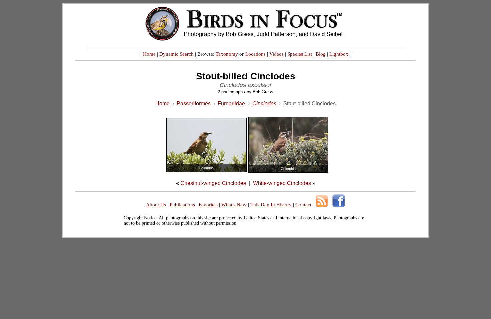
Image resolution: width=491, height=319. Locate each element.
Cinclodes (264, 103)
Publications (182, 204)
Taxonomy (227, 54)
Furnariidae (231, 103)
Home (149, 54)
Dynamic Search (176, 54)
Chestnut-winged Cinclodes (213, 183)
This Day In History (271, 204)
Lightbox (338, 54)
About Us (156, 204)
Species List (299, 54)
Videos (276, 54)
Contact (303, 204)
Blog (321, 54)
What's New (234, 204)
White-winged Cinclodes (282, 183)
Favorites (208, 204)
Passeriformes (194, 103)
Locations (255, 54)
